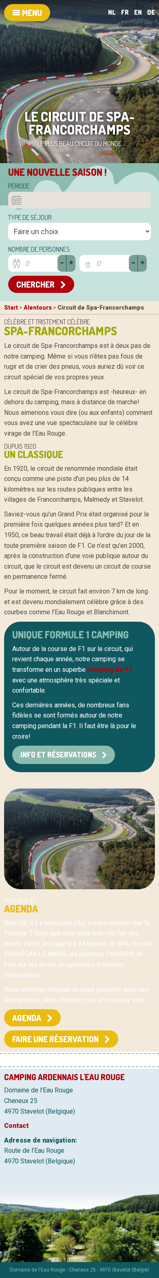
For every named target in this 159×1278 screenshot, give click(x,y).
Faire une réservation (56, 1039)
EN (138, 12)
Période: (19, 186)
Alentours (38, 307)
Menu (31, 12)
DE (151, 12)
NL (112, 12)
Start (11, 307)
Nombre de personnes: (39, 249)
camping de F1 (109, 669)
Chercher (36, 284)
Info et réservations (59, 754)
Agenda (27, 1017)
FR (125, 12)
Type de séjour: (30, 217)
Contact (16, 1126)
